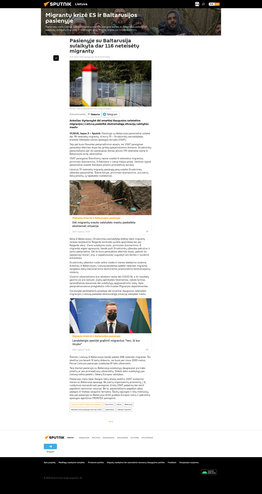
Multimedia (147, 437)
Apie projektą (49, 462)
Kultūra (135, 437)
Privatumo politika (96, 462)
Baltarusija (128, 404)
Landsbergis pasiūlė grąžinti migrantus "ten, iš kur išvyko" (106, 342)
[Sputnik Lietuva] (58, 7)
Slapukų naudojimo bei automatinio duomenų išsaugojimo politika (136, 462)
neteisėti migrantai (124, 410)
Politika (96, 437)
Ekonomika (108, 437)
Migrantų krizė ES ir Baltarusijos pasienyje (96, 218)
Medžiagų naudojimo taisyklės (72, 462)
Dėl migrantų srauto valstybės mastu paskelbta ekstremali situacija (103, 224)
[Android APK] (209, 472)
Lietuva (118, 404)
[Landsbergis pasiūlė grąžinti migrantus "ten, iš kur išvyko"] (110, 315)
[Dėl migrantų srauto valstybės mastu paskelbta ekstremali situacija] (110, 197)
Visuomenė (109, 404)
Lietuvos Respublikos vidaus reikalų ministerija (94, 109)
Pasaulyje (84, 437)
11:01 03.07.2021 (77, 57)
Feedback (172, 462)
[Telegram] (110, 114)
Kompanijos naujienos (189, 462)
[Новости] (94, 114)
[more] (147, 231)
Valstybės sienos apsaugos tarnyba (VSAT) (86, 410)
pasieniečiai (109, 410)
